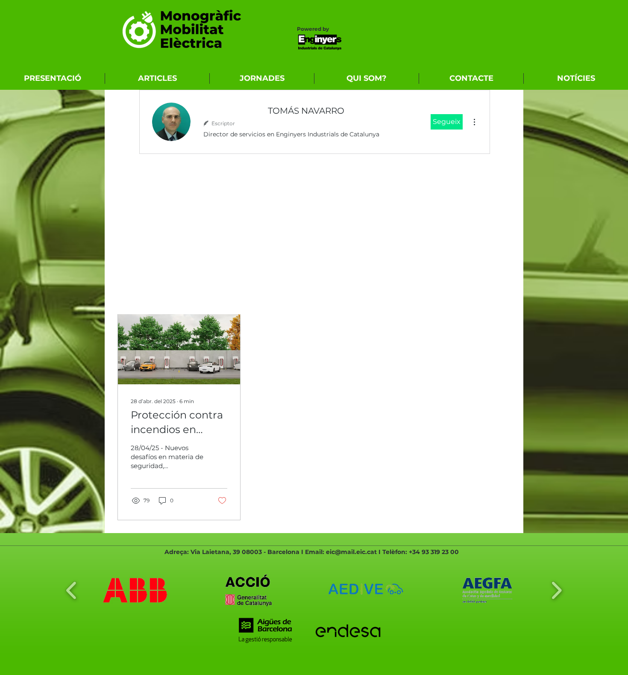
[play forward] (556, 590)
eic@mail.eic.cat (351, 552)
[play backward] (71, 590)
